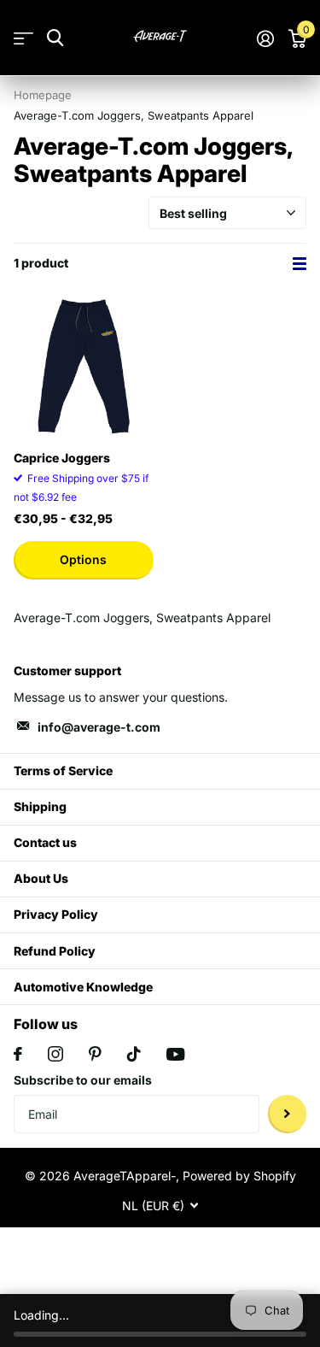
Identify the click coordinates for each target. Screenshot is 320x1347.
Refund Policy (55, 951)
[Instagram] (55, 1054)
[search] (55, 38)
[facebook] (18, 1054)
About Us (41, 878)
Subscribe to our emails (83, 1080)
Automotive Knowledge (83, 986)
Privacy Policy (56, 914)
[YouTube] (175, 1054)
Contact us (45, 842)
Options (83, 559)
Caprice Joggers (62, 457)
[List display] (299, 263)
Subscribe (287, 1114)
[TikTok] (134, 1054)
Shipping (40, 806)
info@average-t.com (99, 727)
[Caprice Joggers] (84, 367)
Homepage (43, 95)
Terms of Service (63, 770)
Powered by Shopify (239, 1175)
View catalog (23, 38)
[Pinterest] (95, 1054)
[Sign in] (265, 38)
